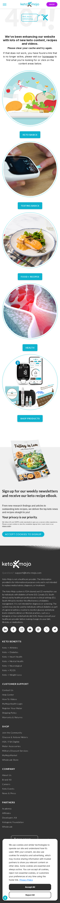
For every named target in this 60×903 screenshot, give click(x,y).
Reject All (30, 895)
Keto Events (8, 788)
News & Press (9, 793)
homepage (48, 56)
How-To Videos (9, 699)
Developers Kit (9, 817)
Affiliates (6, 813)
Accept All (30, 887)
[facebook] (13, 629)
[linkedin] (5, 629)
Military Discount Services (15, 751)
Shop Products (30, 418)
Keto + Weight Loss (12, 675)
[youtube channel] (30, 629)
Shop (52, 4)
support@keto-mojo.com (28, 572)
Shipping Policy (9, 713)
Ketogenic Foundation (13, 822)
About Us (6, 775)
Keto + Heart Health (12, 656)
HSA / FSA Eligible (10, 741)
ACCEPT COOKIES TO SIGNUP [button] (23, 534)
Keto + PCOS (8, 670)
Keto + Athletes (10, 647)
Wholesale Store (10, 760)
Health (30, 347)
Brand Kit (7, 779)
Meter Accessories (11, 746)
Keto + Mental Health (12, 661)
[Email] (55, 629)
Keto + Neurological (12, 666)
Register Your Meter (12, 708)
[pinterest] (38, 629)
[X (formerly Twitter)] (47, 629)
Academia (6, 808)
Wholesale (7, 826)
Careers (6, 784)
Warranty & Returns (12, 717)
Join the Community (12, 732)
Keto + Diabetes (10, 652)
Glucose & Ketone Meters (15, 737)
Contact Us (7, 690)
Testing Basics (30, 205)
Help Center (8, 694)
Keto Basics (30, 134)
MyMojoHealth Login (12, 703)
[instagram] (22, 629)
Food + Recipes (30, 276)
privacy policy (6, 526)
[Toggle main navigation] (4, 4)
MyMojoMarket (9, 755)
